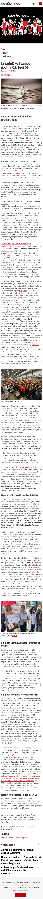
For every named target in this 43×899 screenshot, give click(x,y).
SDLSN (14, 636)
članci (3, 49)
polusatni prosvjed (19, 128)
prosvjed (23, 534)
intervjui (4, 53)
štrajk (11, 838)
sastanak (4, 204)
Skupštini (9, 698)
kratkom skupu (26, 470)
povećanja (22, 676)
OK (20, 895)
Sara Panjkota (6, 75)
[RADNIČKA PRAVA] (21, 25)
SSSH (23, 401)
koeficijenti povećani (11, 175)
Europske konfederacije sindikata (20, 499)
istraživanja (6, 56)
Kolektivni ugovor (22, 803)
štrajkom (22, 291)
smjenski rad (34, 411)
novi (27, 652)
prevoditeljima (15, 752)
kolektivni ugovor (21, 838)
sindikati (4, 838)
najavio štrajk (32, 565)
